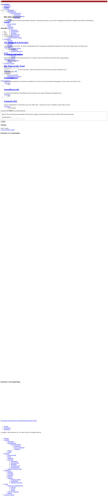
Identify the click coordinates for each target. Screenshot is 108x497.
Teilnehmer (17, 18)
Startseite (6, 7)
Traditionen (10, 27)
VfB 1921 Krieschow (13, 60)
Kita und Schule (11, 24)
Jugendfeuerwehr (15, 34)
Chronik (13, 57)
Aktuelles (6, 8)
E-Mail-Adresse (6, 117)
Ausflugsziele (14, 50)
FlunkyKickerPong (16, 13)
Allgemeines (14, 30)
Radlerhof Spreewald (16, 51)
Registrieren (10, 78)
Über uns (13, 56)
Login (5, 66)
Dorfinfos (10, 40)
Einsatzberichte (15, 31)
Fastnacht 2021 (10, 101)
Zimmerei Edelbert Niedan (14, 37)
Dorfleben (6, 22)
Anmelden (7, 73)
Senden (3, 121)
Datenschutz (7, 428)
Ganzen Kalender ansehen (8, 130)
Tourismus (10, 46)
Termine (9, 19)
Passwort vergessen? (12, 75)
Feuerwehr (10, 28)
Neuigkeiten (10, 10)
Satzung (13, 59)
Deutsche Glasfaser (9, 63)
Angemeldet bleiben (9, 71)
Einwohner (10, 43)
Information (17, 14)
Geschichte (10, 42)
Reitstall (9, 62)
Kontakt (6, 426)
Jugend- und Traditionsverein (15, 54)
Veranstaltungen (11, 11)
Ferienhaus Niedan (16, 48)
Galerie (9, 21)
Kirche (9, 25)
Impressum (7, 429)
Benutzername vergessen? (14, 76)
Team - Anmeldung (19, 16)
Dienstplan (14, 33)
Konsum (9, 45)
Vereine (6, 53)
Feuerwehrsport (15, 36)
